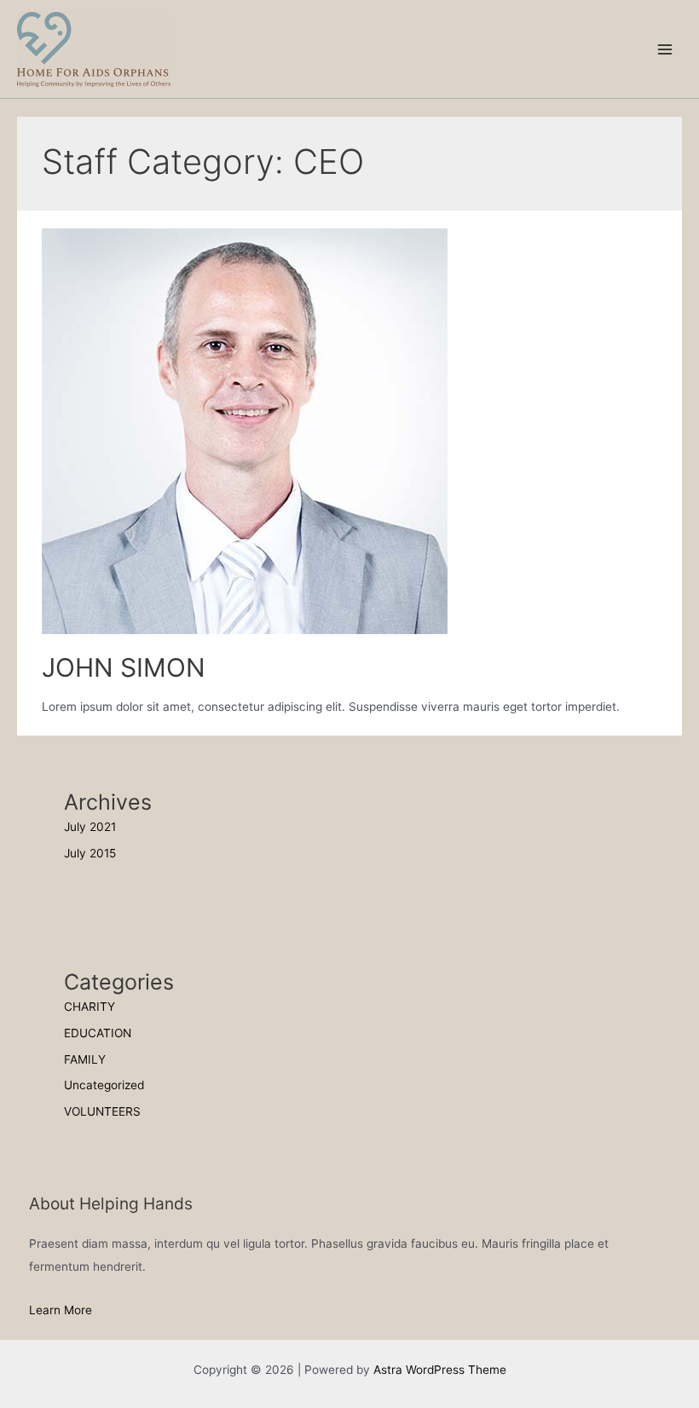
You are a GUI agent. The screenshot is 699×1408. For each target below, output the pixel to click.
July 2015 (90, 853)
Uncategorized (104, 1085)
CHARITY (89, 1006)
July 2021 (90, 827)
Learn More (60, 1310)
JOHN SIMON (123, 667)
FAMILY (85, 1059)
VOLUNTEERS (102, 1111)
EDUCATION (97, 1033)
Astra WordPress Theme (439, 1369)
